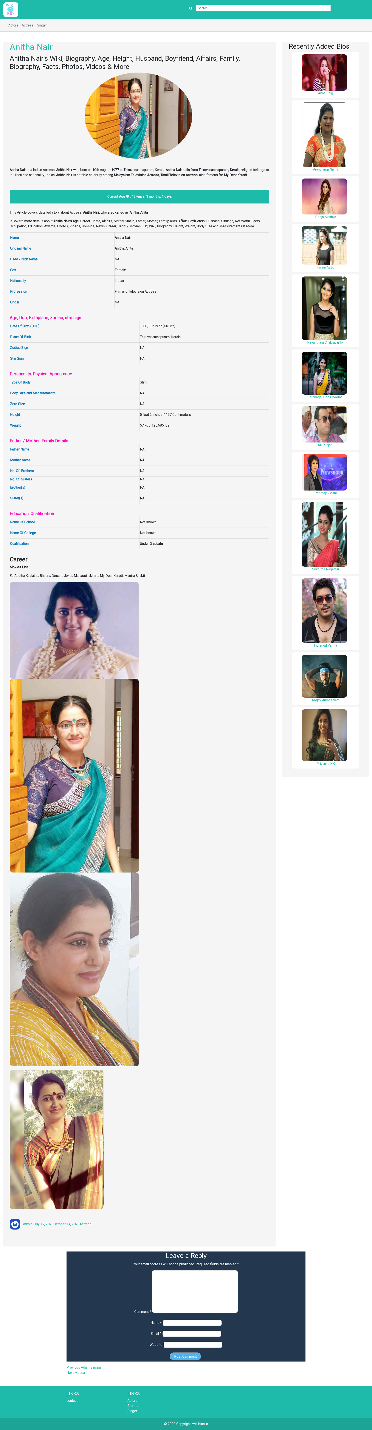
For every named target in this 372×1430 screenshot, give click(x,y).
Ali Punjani (325, 445)
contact (72, 1401)
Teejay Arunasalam (325, 700)
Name (156, 1323)
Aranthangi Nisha (325, 169)
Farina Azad (325, 267)
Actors (13, 25)
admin (27, 1224)
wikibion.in (200, 1424)
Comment (142, 1312)
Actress (28, 25)
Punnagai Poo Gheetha (325, 397)
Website (156, 1345)
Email (156, 1334)
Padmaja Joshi (326, 493)
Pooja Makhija (325, 217)
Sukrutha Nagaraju (325, 569)
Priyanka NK (325, 764)
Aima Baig (325, 93)
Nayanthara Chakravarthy (325, 342)
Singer (42, 25)
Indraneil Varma (325, 645)
